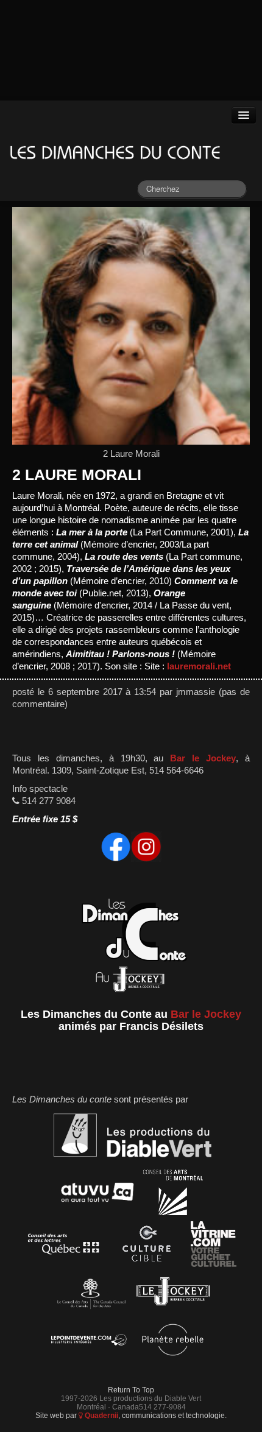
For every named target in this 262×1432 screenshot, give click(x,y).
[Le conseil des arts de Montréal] (173, 1194)
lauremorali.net (199, 666)
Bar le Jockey (203, 758)
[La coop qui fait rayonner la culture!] (146, 1246)
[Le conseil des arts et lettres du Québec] (64, 1246)
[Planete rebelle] (173, 1342)
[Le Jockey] (173, 1293)
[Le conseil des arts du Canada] (89, 1293)
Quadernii (100, 1415)
